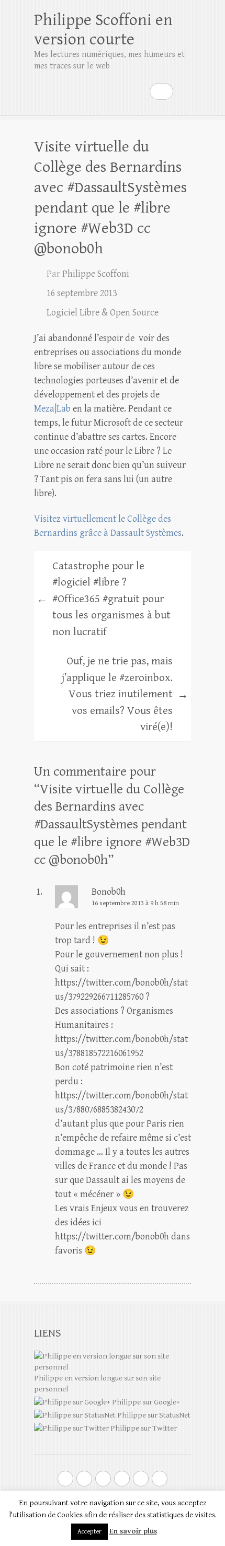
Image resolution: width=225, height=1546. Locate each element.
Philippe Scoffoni (95, 273)
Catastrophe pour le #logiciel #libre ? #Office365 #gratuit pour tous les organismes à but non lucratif (104, 599)
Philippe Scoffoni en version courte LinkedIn (122, 1478)
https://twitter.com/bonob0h (112, 1236)
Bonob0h (109, 891)
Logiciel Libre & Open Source (103, 312)
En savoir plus (133, 1531)
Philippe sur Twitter (143, 1428)
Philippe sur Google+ (145, 1402)
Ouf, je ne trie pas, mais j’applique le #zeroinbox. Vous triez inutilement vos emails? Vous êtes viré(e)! (125, 694)
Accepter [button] (89, 1532)
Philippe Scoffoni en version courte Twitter (65, 1478)
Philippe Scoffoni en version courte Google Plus (84, 1478)
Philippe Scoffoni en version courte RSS (159, 1478)
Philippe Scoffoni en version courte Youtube (103, 1478)
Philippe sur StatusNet (153, 1415)
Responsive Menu (184, 91)
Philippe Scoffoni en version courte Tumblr (141, 1478)
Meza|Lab (52, 408)
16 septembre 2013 (82, 293)
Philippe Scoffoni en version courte (103, 29)
